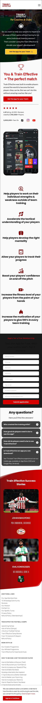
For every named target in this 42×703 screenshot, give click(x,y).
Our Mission (5, 606)
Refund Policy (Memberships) (12, 616)
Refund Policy (6, 638)
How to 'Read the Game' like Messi (13, 682)
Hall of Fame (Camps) (9, 628)
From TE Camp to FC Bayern (11, 636)
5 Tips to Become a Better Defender (14, 675)
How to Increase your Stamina (12, 680)
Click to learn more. (28, 694)
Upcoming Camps (7, 626)
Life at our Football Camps (10, 631)
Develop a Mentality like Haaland (12, 672)
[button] (39, 5)
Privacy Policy (6, 613)
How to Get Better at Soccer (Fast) (13, 662)
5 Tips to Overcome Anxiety (11, 685)
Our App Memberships (9, 598)
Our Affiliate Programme (10, 649)
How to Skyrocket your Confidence (13, 665)
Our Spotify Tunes (7, 611)
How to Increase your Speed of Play (13, 667)
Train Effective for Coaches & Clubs (13, 652)
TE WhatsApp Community (10, 601)
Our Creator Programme (10, 647)
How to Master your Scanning (11, 677)
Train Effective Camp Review (11, 633)
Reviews (4, 603)
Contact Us (5, 608)
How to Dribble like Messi (10, 670)
